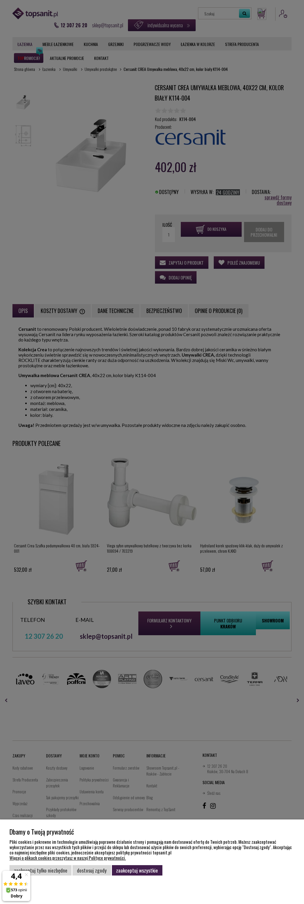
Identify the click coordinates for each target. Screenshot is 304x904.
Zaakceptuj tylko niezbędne (40, 870)
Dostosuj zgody (92, 870)
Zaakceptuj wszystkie (137, 870)
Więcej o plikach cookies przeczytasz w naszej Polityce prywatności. (68, 857)
